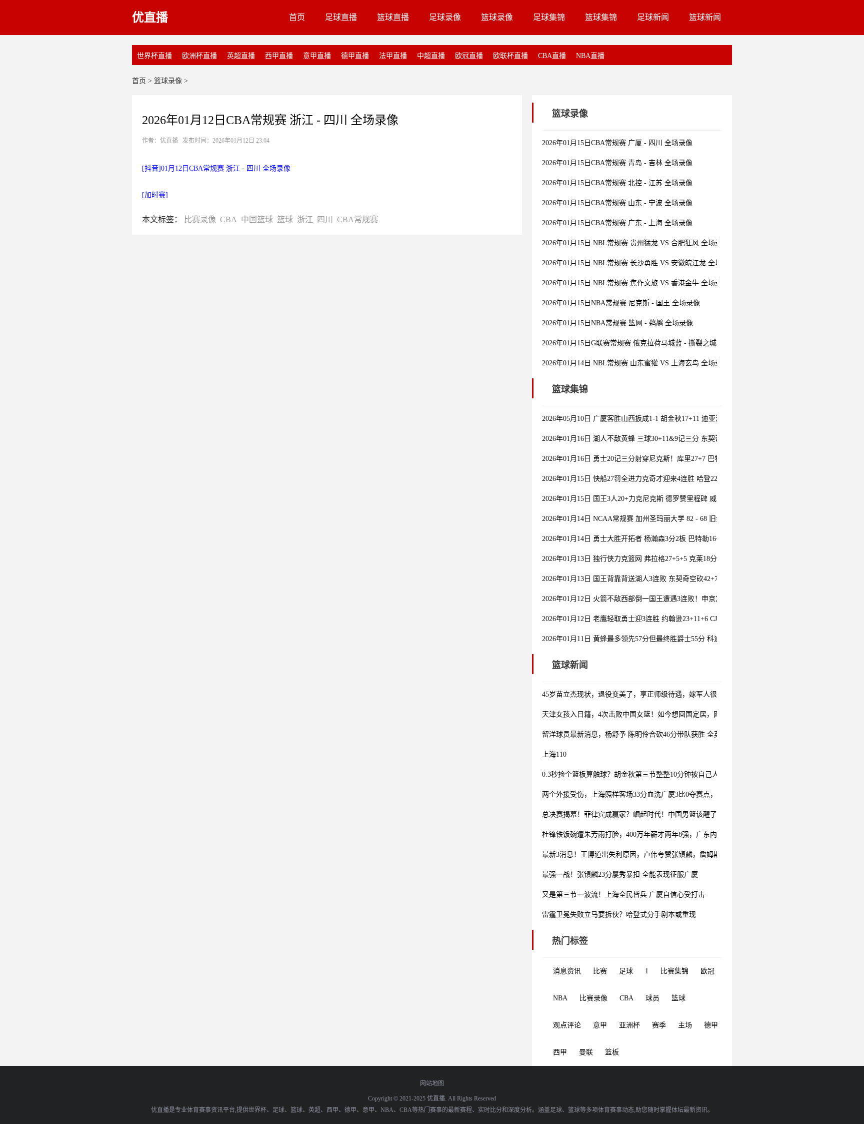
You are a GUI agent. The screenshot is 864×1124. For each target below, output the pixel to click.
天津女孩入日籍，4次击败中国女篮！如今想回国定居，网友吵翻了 (645, 714)
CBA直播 (552, 56)
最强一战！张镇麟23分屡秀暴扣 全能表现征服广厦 (620, 874)
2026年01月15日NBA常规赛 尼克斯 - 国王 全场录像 (621, 303)
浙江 (305, 219)
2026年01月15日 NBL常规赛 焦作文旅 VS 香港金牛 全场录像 (635, 283)
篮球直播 (393, 17)
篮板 (612, 1052)
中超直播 (431, 56)
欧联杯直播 (510, 56)
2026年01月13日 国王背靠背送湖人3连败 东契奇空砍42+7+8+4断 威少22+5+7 (660, 579)
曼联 (586, 1052)
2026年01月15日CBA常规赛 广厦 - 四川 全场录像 (617, 143)
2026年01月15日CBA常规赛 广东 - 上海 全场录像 (617, 223)
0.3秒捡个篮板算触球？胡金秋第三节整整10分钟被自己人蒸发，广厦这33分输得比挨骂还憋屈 (686, 774)
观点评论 (567, 1025)
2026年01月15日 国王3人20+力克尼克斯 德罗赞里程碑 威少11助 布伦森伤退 (658, 498)
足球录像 (445, 17)
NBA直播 (590, 56)
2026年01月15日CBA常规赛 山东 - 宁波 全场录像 (617, 203)
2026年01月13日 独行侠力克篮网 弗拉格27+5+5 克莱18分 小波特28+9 (648, 559)
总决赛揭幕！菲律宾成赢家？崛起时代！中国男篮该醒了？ (633, 814)
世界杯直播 (154, 56)
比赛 (600, 971)
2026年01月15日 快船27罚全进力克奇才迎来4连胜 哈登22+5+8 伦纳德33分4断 (661, 478)
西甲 (560, 1052)
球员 (653, 998)
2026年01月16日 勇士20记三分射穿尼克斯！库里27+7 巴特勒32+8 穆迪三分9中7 (664, 458)
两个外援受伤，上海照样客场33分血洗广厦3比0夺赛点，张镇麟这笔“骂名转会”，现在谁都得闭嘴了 (695, 794)
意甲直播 (317, 56)
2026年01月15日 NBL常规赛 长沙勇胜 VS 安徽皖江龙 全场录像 (639, 263)
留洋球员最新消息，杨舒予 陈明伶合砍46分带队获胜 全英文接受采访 (649, 734)
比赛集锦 (674, 971)
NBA (560, 998)
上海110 (554, 754)
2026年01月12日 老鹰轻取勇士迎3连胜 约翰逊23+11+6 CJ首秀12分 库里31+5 (659, 619)
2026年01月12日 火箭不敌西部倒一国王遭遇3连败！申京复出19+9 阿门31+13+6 (664, 599)
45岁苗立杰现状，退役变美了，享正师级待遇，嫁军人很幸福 (636, 694)
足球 (626, 971)
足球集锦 (549, 17)
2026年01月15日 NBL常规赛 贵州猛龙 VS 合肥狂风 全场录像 (635, 243)
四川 (325, 219)
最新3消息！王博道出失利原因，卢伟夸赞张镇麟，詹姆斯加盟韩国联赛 (652, 854)
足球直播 (341, 17)
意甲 (600, 1025)
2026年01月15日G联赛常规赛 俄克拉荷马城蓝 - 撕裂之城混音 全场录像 (651, 343)
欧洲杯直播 (199, 56)
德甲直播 (355, 56)
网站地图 (432, 1083)
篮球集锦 (601, 17)
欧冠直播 (469, 56)
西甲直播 (279, 56)
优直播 (150, 17)
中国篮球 (257, 219)
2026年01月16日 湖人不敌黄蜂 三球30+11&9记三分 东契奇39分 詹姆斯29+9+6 (661, 438)
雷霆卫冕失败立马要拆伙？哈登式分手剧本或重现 (619, 914)
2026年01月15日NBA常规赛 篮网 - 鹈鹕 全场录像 (617, 323)
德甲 (711, 1025)
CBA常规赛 (357, 219)
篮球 (285, 219)
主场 (685, 1025)
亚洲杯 (629, 1025)
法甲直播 (393, 56)
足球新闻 (653, 17)
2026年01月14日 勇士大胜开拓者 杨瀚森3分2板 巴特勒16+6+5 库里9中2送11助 (662, 538)
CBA (228, 219)
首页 (297, 17)
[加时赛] (155, 195)
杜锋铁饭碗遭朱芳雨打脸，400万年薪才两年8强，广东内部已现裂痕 (647, 834)
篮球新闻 (705, 17)
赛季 (659, 1025)
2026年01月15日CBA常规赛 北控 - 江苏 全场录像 (617, 183)
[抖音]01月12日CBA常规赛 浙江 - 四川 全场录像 (216, 168)
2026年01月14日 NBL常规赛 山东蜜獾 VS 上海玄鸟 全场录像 (635, 363)
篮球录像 (497, 17)
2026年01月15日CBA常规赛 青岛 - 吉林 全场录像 (617, 163)
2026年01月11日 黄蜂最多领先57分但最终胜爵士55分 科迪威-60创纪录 (650, 639)
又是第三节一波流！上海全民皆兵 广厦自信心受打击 (623, 894)
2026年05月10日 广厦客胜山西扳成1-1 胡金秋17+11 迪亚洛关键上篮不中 (653, 418)
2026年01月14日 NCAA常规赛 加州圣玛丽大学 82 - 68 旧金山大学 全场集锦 (658, 518)
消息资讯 (567, 971)
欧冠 (707, 971)
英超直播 (241, 56)
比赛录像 (200, 219)
